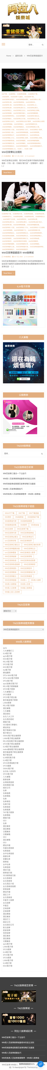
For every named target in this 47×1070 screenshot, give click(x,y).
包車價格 (6, 796)
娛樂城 (5, 862)
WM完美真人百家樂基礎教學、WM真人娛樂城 (21, 494)
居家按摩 (6, 930)
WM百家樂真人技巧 (22, 129)
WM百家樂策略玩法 (22, 233)
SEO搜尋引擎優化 (10, 725)
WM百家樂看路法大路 (32, 127)
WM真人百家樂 (10, 588)
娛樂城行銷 (7, 873)
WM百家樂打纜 (7, 225)
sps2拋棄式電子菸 (10, 684)
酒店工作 (6, 895)
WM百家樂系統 (34, 135)
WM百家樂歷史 (7, 118)
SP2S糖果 (7, 766)
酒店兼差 (6, 826)
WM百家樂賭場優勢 (33, 140)
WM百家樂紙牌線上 (36, 235)
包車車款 (6, 801)
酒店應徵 (6, 829)
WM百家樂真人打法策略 (37, 227)
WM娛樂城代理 (17, 214)
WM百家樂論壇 (34, 238)
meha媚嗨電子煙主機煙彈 (13, 749)
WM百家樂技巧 (28, 537)
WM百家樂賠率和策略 (20, 241)
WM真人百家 (25, 584)
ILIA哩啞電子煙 (9, 758)
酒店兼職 (6, 708)
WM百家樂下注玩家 (9, 219)
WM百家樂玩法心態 (33, 118)
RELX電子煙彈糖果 (10, 686)
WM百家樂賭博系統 (8, 140)
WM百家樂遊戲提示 (22, 146)
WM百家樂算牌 (34, 132)
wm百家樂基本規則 (22, 99)
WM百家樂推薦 (7, 113)
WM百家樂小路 (7, 105)
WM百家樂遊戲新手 (36, 146)
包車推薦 (6, 793)
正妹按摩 (6, 908)
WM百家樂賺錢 (20, 143)
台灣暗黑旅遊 (8, 782)
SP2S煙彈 (7, 695)
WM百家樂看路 (7, 127)
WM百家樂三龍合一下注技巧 (14, 473)
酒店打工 (6, 919)
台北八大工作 (8, 716)
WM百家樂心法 (31, 105)
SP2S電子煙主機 (10, 697)
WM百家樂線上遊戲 (36, 138)
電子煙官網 (7, 755)
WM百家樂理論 (7, 124)
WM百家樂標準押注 (8, 116)
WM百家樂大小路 (35, 99)
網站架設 (6, 727)
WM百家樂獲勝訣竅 (33, 225)
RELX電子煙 (8, 662)
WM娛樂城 (12, 94)
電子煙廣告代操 (9, 730)
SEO (4, 821)
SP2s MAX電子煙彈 (11, 678)
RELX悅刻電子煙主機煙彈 (13, 741)
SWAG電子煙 (8, 768)
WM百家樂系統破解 (8, 235)
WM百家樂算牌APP (8, 135)
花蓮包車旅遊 (8, 848)
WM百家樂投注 (7, 110)
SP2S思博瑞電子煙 (10, 763)
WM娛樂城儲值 (28, 214)
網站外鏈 (6, 845)
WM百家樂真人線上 (8, 132)
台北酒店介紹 (8, 884)
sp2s (5, 648)
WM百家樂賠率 (7, 241)
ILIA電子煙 (7, 653)
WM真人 (20, 149)
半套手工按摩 (8, 900)
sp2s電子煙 (7, 656)
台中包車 (6, 864)
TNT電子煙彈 (8, 812)
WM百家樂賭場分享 (8, 143)
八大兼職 (6, 711)
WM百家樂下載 (29, 97)
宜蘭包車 (6, 859)
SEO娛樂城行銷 (9, 875)
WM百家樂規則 (7, 238)
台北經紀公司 (8, 925)
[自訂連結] (41, 1064)
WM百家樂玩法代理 (19, 118)
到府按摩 (6, 933)
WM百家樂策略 (7, 230)
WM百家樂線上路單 (22, 138)
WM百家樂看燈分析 (31, 124)
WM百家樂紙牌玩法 (22, 235)
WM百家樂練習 (29, 564)
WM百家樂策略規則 (36, 233)
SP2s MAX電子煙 (10, 675)
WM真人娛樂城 (10, 584)
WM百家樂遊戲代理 (22, 246)
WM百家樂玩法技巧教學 (23, 121)
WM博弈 (8, 517)
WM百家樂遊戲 (10, 580)
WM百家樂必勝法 (32, 107)
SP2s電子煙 (8, 681)
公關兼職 (6, 834)
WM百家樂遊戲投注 (8, 146)
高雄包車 (6, 856)
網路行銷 (6, 722)
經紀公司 (6, 788)
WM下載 (4, 94)
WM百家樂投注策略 (33, 110)
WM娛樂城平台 (7, 216)
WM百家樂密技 (30, 102)
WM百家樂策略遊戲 (22, 132)
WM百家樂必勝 (7, 107)
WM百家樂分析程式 (8, 99)
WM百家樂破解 (10, 556)
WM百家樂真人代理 (8, 129)
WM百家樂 (5, 97)
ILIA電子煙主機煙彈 (11, 747)
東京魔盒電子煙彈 (10, 700)
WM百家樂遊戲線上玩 (9, 149)
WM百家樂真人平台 (22, 227)
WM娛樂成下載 (32, 94)
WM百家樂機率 (20, 116)
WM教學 (23, 525)
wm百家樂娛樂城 (18, 102)
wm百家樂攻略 (10, 541)
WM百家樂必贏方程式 (35, 222)
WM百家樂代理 (10, 533)
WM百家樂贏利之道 (8, 246)
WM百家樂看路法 (18, 127)
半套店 (5, 906)
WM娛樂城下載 (6, 214)
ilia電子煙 (7, 670)
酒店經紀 (6, 714)
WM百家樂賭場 (20, 140)
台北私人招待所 (9, 771)
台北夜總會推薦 (9, 886)
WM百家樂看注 (18, 124)
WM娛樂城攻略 (29, 216)
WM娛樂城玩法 (40, 216)
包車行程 (6, 804)
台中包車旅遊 (8, 853)
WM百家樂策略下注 (20, 230)
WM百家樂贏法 (10, 576)
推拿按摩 (6, 779)
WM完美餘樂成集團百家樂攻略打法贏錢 (19, 484)
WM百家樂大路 (7, 102)
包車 (5, 790)
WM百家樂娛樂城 (27, 533)
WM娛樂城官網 (39, 214)
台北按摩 (6, 903)
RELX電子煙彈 (9, 705)
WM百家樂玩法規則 (39, 121)
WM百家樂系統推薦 (27, 560)
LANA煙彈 (7, 703)
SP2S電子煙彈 (9, 689)
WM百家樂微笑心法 (19, 105)
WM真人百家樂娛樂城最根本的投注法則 (19, 479)
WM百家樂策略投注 (8, 233)
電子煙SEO (7, 733)
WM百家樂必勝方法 (19, 107)
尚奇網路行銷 (8, 785)
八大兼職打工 (8, 651)
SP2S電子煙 (8, 664)
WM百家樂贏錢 (26, 576)
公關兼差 (6, 832)
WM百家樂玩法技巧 (8, 121)
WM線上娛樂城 (26, 588)
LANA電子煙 (8, 947)
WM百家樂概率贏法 (19, 113)
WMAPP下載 (9, 513)
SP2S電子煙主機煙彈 (11, 744)
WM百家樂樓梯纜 (32, 113)
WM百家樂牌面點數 (19, 225)
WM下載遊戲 (34, 513)
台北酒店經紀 (8, 719)
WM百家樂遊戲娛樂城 (33, 143)
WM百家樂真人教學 (36, 129)
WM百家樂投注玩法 (19, 110)
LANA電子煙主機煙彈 (11, 738)
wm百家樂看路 (10, 553)
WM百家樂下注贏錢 (17, 97)
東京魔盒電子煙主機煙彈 (13, 752)
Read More (8, 173)
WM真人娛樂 (28, 149)
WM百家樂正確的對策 (32, 545)
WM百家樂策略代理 (34, 230)
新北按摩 (6, 927)
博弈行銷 (6, 870)
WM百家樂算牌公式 (22, 135)
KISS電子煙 (7, 659)
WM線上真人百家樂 (12, 592)
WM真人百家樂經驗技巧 (13, 489)
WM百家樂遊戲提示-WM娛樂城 (18, 252)
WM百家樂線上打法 (8, 138)
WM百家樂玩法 (29, 549)
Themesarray (32, 1067)
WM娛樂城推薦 (21, 94)
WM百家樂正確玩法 (33, 116)
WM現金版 (35, 525)
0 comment (30, 156)
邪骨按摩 (6, 889)
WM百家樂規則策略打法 (20, 238)
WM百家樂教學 (26, 541)
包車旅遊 (6, 807)
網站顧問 (6, 673)
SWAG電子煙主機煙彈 (12, 736)
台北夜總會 (7, 878)
